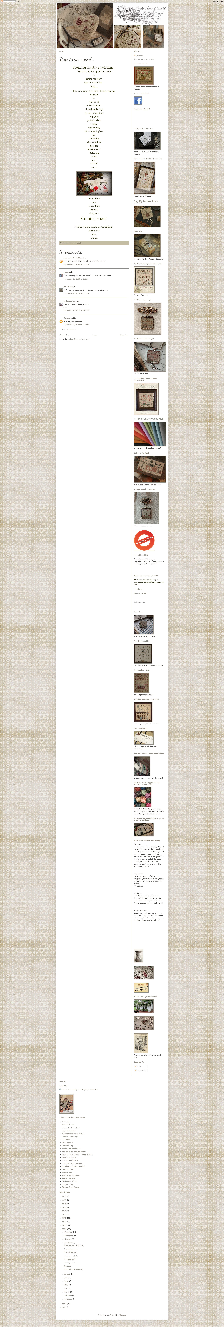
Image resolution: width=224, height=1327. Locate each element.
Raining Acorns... (70, 1263)
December (68, 1232)
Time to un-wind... (71, 1256)
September (69, 1243)
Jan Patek (66, 1140)
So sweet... (68, 1266)
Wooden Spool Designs (71, 1187)
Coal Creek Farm (68, 1131)
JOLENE (67, 287)
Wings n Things (68, 1184)
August (67, 1274)
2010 (64, 1225)
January (67, 1299)
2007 (64, 1307)
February (68, 1296)
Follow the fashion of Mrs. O (73, 1134)
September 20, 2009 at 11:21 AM (76, 293)
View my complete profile (144, 59)
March (67, 1292)
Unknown (71, 243)
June (66, 1281)
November (69, 1236)
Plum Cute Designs (69, 1158)
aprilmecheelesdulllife (72, 258)
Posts (138, 1066)
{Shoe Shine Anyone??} (73, 1270)
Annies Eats (66, 1122)
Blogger (123, 1315)
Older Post (124, 335)
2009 (64, 1229)
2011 (64, 1222)
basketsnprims (69, 301)
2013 (64, 1214)
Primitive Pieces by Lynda (72, 1163)
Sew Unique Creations (70, 1175)
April (66, 1288)
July (66, 1278)
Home (94, 335)
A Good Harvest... (71, 1253)
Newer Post (64, 335)
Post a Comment (68, 330)
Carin (65, 272)
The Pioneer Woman (70, 1181)
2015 (64, 1207)
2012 (64, 1218)
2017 (64, 1200)
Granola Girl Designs (70, 1137)
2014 (64, 1211)
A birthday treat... (71, 1249)
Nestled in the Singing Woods (74, 1152)
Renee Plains (67, 1172)
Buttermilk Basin (68, 1125)
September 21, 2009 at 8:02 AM (76, 325)
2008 (64, 1304)
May (66, 1285)
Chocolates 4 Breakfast (71, 1128)
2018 (64, 1197)
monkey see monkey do (71, 1149)
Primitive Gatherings (70, 1160)
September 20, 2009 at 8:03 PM (76, 310)
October (68, 1239)
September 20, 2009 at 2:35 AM (76, 279)
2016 (64, 1204)
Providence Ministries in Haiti (73, 1166)
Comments (141, 1070)
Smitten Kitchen (68, 1178)
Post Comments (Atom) (79, 339)
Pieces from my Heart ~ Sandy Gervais (77, 1155)
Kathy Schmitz (68, 1143)
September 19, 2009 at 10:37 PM (76, 265)
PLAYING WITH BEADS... (74, 1246)
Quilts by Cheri (68, 1169)
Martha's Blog (67, 1146)
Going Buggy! (69, 1259)
